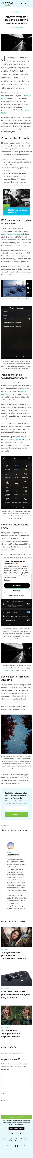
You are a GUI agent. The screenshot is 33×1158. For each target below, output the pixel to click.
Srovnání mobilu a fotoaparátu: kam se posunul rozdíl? (10, 1034)
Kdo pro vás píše (8, 1138)
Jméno (4, 1093)
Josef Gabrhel (13, 855)
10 (5, 830)
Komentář (5, 1069)
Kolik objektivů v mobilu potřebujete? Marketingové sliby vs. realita (15, 995)
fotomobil (16, 27)
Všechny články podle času (21, 1138)
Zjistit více (7, 580)
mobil (22, 27)
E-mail (3, 1100)
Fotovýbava (5, 988)
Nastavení (16, 590)
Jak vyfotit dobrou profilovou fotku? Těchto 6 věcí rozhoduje (13, 956)
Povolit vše (17, 585)
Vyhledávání (10, 1140)
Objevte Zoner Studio (16, 1128)
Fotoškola (16, 12)
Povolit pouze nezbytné (16, 595)
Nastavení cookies (20, 1140)
